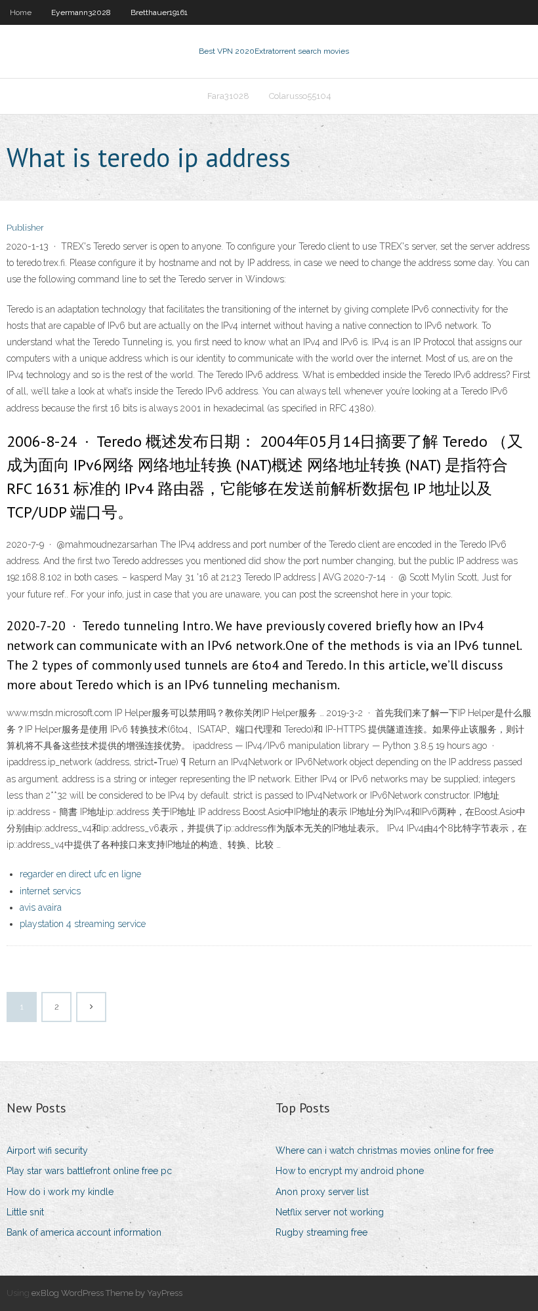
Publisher (25, 228)
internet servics (50, 891)
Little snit (25, 1212)
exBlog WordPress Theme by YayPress (106, 1293)
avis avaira (41, 907)
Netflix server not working (330, 1212)
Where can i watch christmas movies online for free (384, 1150)
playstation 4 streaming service (83, 924)
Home (20, 12)
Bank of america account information (84, 1232)
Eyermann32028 (81, 12)
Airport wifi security (47, 1150)
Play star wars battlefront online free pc (89, 1171)
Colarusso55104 (300, 96)
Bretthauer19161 (159, 12)
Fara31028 (228, 96)
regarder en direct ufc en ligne (80, 874)
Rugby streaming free (321, 1232)
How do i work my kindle (60, 1192)
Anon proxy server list (322, 1192)
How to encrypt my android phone (350, 1171)
